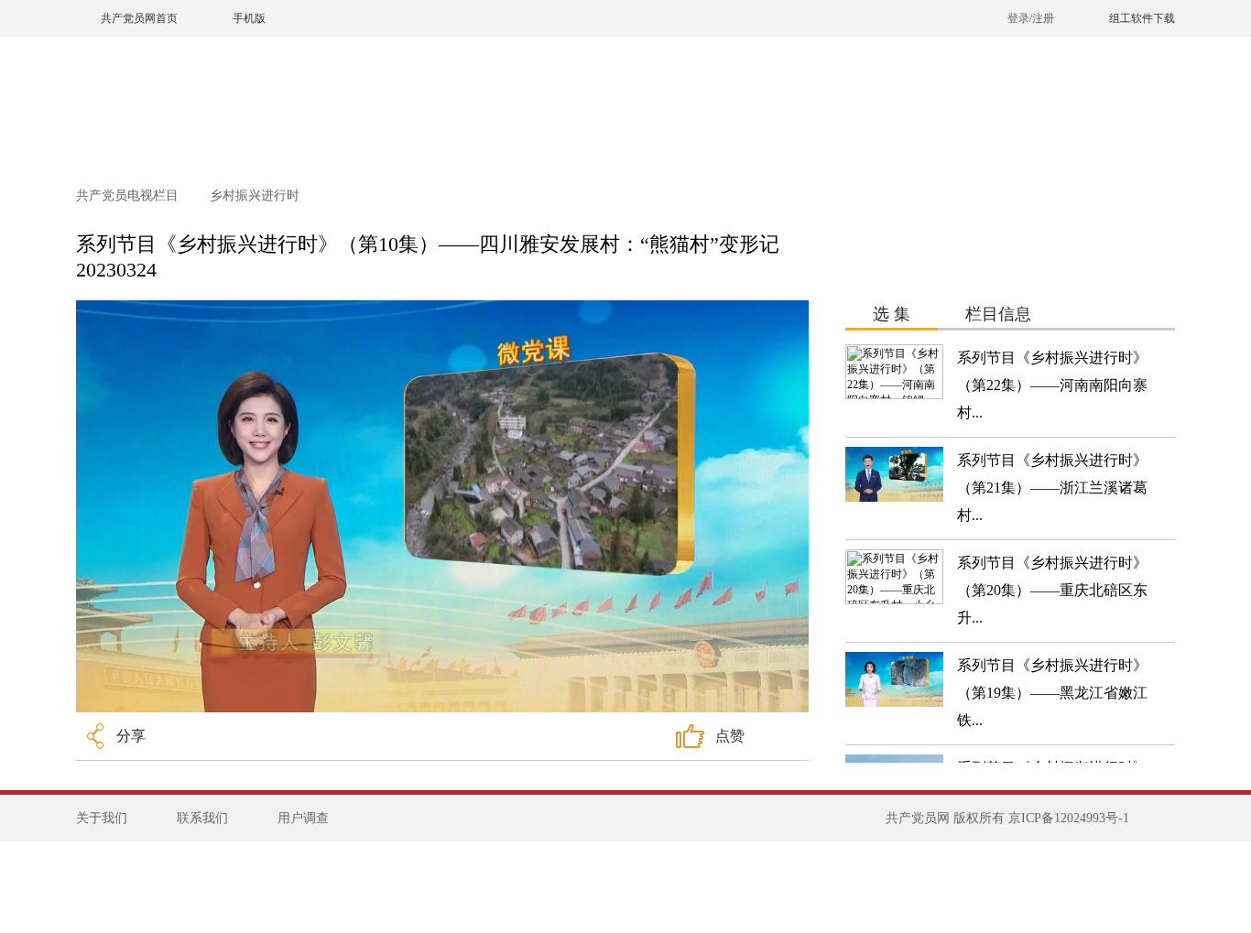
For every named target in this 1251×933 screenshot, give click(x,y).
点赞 (730, 735)
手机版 (249, 18)
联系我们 (202, 818)
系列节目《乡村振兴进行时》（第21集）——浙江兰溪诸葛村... (1052, 487)
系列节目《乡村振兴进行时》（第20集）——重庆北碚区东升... (1052, 590)
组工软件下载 (1142, 18)
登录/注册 (1030, 18)
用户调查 (303, 818)
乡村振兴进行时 (254, 195)
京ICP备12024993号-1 (1068, 818)
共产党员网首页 (139, 18)
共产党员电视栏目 (129, 195)
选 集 (891, 314)
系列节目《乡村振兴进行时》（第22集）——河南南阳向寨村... (1052, 385)
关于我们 (101, 818)
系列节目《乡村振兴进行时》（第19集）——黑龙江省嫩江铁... (1052, 692)
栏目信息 (998, 314)
